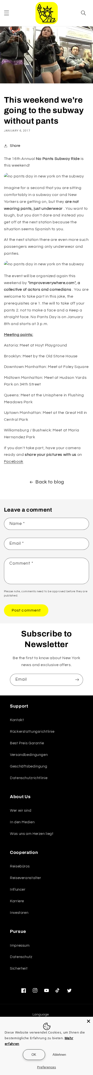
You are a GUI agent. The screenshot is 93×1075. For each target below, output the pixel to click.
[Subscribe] (77, 680)
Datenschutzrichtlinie (28, 778)
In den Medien (22, 822)
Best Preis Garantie (27, 743)
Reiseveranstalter (25, 878)
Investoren (19, 913)
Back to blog (49, 482)
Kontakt (17, 720)
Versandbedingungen (29, 755)
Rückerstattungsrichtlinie (32, 731)
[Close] (88, 1021)
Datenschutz (21, 957)
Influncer (18, 889)
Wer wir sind (20, 810)
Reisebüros (20, 866)
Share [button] (15, 146)
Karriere (17, 901)
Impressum (20, 945)
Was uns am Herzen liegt (32, 834)
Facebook (13, 461)
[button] (6, 13)
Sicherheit (19, 968)
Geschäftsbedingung (28, 766)
